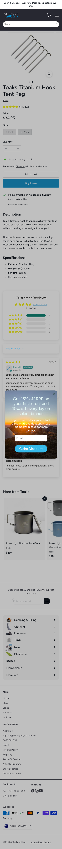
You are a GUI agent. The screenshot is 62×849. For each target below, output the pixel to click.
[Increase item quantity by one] (18, 148)
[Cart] (49, 15)
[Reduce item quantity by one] (6, 148)
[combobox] (31, 24)
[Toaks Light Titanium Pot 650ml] (24, 527)
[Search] (56, 24)
